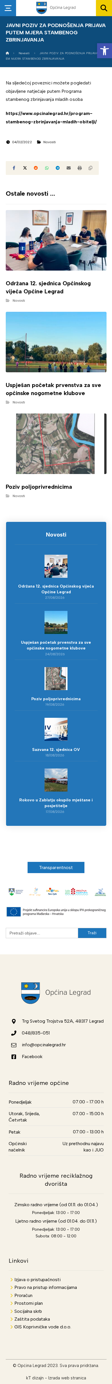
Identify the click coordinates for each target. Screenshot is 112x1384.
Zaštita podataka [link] (32, 1319)
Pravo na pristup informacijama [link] (45, 1287)
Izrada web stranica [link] (67, 1378)
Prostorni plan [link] (28, 1303)
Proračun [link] (23, 1295)
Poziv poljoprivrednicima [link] (56, 698)
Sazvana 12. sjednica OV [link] (56, 749)
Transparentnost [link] (56, 867)
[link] (104, 50)
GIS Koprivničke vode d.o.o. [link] (42, 1327)
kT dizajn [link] (35, 1378)
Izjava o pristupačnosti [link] (37, 1279)
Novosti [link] (49, 142)
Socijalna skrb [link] (28, 1311)
